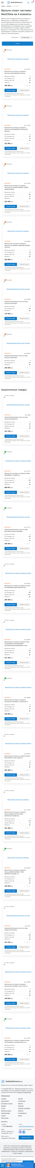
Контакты (21, 1106)
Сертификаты (22, 1113)
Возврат (3, 1106)
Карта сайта (4, 1118)
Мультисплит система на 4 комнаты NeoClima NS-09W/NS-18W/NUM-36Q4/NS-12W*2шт (17, 245)
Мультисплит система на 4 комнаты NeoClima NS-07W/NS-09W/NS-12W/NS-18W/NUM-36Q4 (16, 187)
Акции (20, 1115)
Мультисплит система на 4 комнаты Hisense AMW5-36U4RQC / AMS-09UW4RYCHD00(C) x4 (15, 872)
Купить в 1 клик (24, 90)
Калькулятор (5, 1101)
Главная (3, 1098)
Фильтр (17, 43)
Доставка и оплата (6, 1103)
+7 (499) (6, 1126)
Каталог (20, 1098)
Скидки (3, 1115)
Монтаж (20, 1103)
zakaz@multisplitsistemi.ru (26, 1126)
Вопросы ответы (6, 1110)
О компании (21, 1101)
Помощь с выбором (24, 1108)
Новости (20, 1110)
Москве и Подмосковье (24, 1092)
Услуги (3, 1108)
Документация (5, 1113)
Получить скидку (10, 90)
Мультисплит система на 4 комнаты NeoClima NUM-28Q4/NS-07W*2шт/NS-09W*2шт (16, 129)
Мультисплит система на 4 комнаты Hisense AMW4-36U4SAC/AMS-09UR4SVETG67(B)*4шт (15, 814)
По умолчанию (25, 37)
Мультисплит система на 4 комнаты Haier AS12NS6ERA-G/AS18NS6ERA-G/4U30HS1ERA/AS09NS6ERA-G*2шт (16, 643)
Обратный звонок (26, 1137)
